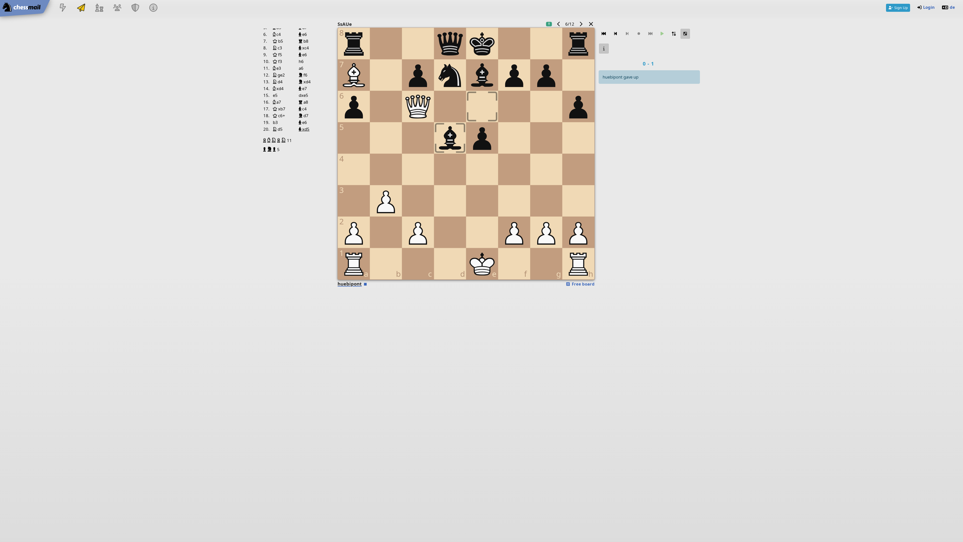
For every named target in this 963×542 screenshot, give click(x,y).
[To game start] (604, 33)
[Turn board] (673, 33)
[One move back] (615, 33)
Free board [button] (583, 284)
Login (929, 7)
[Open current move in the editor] (685, 33)
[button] (265, 140)
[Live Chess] (63, 8)
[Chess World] (99, 8)
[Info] (153, 8)
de (952, 7)
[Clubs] (135, 8)
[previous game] (558, 24)
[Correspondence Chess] (81, 8)
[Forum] (117, 8)
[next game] (580, 24)
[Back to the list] (591, 24)
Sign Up (901, 7)
